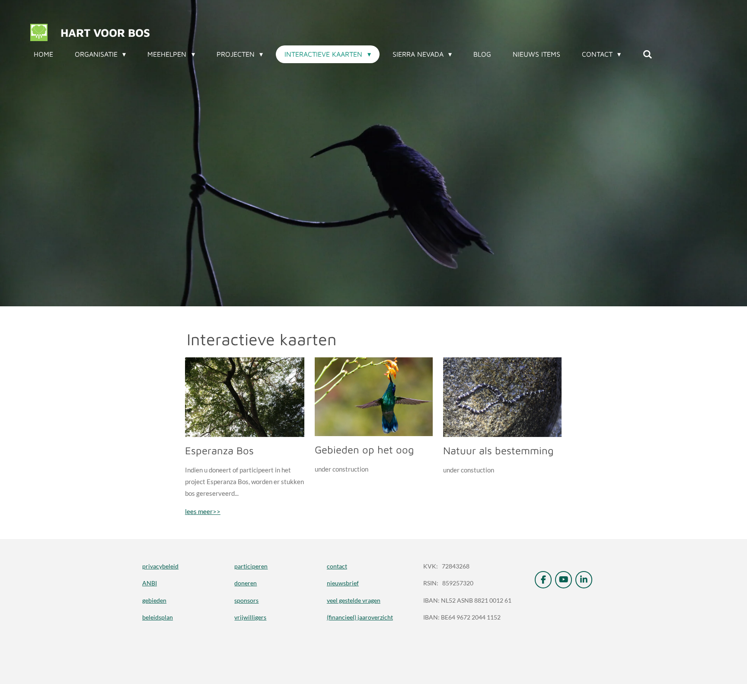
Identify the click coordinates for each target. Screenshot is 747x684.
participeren (251, 566)
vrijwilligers (250, 617)
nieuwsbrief (343, 583)
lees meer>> (202, 511)
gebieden (154, 600)
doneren (245, 583)
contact (337, 566)
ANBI (149, 583)
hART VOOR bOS (105, 32)
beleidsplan (157, 617)
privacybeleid (160, 566)
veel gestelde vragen (353, 600)
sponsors (246, 600)
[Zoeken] (647, 54)
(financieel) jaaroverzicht (360, 617)
